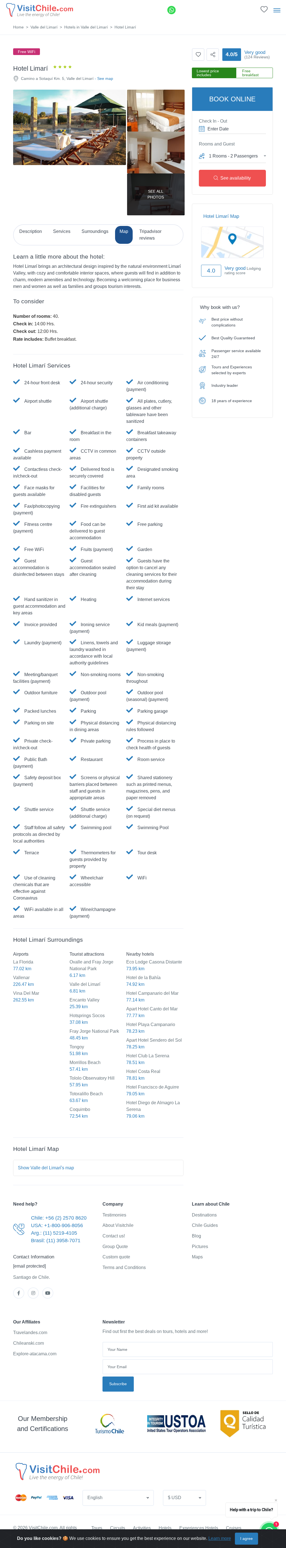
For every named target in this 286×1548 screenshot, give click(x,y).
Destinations (204, 1215)
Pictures (200, 1246)
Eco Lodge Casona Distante (154, 962)
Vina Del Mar (26, 993)
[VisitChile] (39, 10)
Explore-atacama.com (34, 1353)
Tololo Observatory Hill (92, 1078)
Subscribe (118, 1384)
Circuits (117, 1528)
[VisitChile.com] (57, 1471)
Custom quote (116, 1256)
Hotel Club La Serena (147, 1055)
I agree (246, 1538)
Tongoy (77, 1046)
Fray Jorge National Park (94, 1031)
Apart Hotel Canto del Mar (152, 1008)
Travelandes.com (30, 1332)
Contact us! (114, 1236)
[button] (264, 11)
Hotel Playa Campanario (150, 1024)
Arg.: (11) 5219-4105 (54, 1233)
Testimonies (114, 1215)
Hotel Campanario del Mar (152, 993)
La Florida (23, 962)
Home (18, 27)
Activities (142, 1528)
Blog (196, 1236)
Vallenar (21, 977)
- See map (104, 78)
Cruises (233, 1528)
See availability (235, 178)
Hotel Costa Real (143, 1071)
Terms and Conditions (124, 1267)
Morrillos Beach (85, 1062)
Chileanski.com (28, 1343)
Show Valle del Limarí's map (46, 1167)
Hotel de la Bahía (143, 977)
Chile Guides (205, 1225)
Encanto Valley (84, 1000)
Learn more (219, 1538)
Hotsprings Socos (87, 1015)
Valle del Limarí (44, 27)
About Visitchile (118, 1225)
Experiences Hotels (198, 1528)
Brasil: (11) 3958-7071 (55, 1240)
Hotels (165, 1528)
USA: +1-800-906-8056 (57, 1225)
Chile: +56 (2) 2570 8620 (59, 1218)
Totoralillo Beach (86, 1093)
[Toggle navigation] (277, 10)
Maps (197, 1256)
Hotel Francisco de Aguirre (152, 1087)
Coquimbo (80, 1109)
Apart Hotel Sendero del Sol (154, 1040)
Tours (96, 1528)
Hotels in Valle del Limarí (86, 27)
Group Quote (115, 1246)
